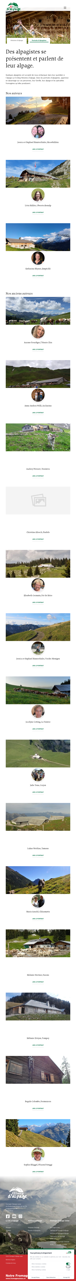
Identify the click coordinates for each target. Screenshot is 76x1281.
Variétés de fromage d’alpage (59, 1230)
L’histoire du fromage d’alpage (59, 1242)
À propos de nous (11, 1263)
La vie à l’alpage (12, 1221)
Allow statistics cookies (38, 1267)
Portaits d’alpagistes (34, 1230)
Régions (8, 1230)
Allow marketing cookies (39, 1270)
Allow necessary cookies (39, 1264)
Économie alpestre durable (58, 1244)
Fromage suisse (55, 1227)
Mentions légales (10, 1260)
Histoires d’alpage (35, 1221)
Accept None (35, 1277)
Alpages (8, 1227)
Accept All (66, 1277)
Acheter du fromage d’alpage (59, 1233)
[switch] (68, 1264)
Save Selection (51, 1277)
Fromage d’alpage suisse (59, 1221)
